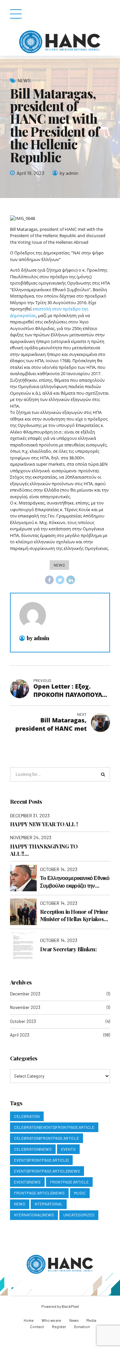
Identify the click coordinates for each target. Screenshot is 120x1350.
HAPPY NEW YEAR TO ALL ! (44, 824)
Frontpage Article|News (39, 1192)
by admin (69, 173)
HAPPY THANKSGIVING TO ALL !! (43, 850)
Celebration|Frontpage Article (46, 1138)
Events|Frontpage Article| (41, 1160)
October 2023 (23, 1021)
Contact (37, 1326)
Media (91, 1320)
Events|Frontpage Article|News (47, 1171)
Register (59, 1326)
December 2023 (25, 993)
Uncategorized (78, 1214)
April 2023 (19, 1035)
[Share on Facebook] (49, 579)
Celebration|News (33, 1149)
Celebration (27, 1116)
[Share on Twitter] (60, 579)
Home (29, 1320)
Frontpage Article (69, 1182)
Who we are (51, 1320)
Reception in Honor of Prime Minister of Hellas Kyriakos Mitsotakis (74, 915)
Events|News (27, 1182)
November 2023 (25, 1007)
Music (80, 1192)
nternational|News (34, 1214)
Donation (82, 1326)
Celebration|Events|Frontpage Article (54, 1127)
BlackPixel (70, 1306)
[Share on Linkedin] (70, 579)
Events (68, 1149)
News (24, 80)
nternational (49, 1203)
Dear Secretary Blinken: (68, 949)
